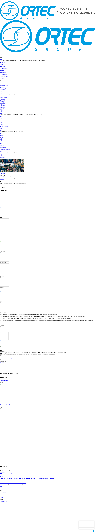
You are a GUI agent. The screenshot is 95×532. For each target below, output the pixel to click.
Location (3, 176)
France (5, 176)
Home (0, 176)
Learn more (1, 476)
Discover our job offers (4, 501)
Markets (1, 113)
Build (0, 81)
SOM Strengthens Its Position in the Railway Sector (8, 473)
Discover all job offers (22, 375)
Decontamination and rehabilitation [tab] (4, 186)
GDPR (2, 497)
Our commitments (3, 492)
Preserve (1, 93)
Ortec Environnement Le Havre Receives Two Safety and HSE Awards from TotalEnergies (13, 483)
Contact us (2, 493)
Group (1, 130)
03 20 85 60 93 (2, 362)
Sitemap (2, 496)
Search (1, 52)
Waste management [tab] (2, 187)
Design (1, 59)
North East (8, 176)
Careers (1, 151)
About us (2, 491)
